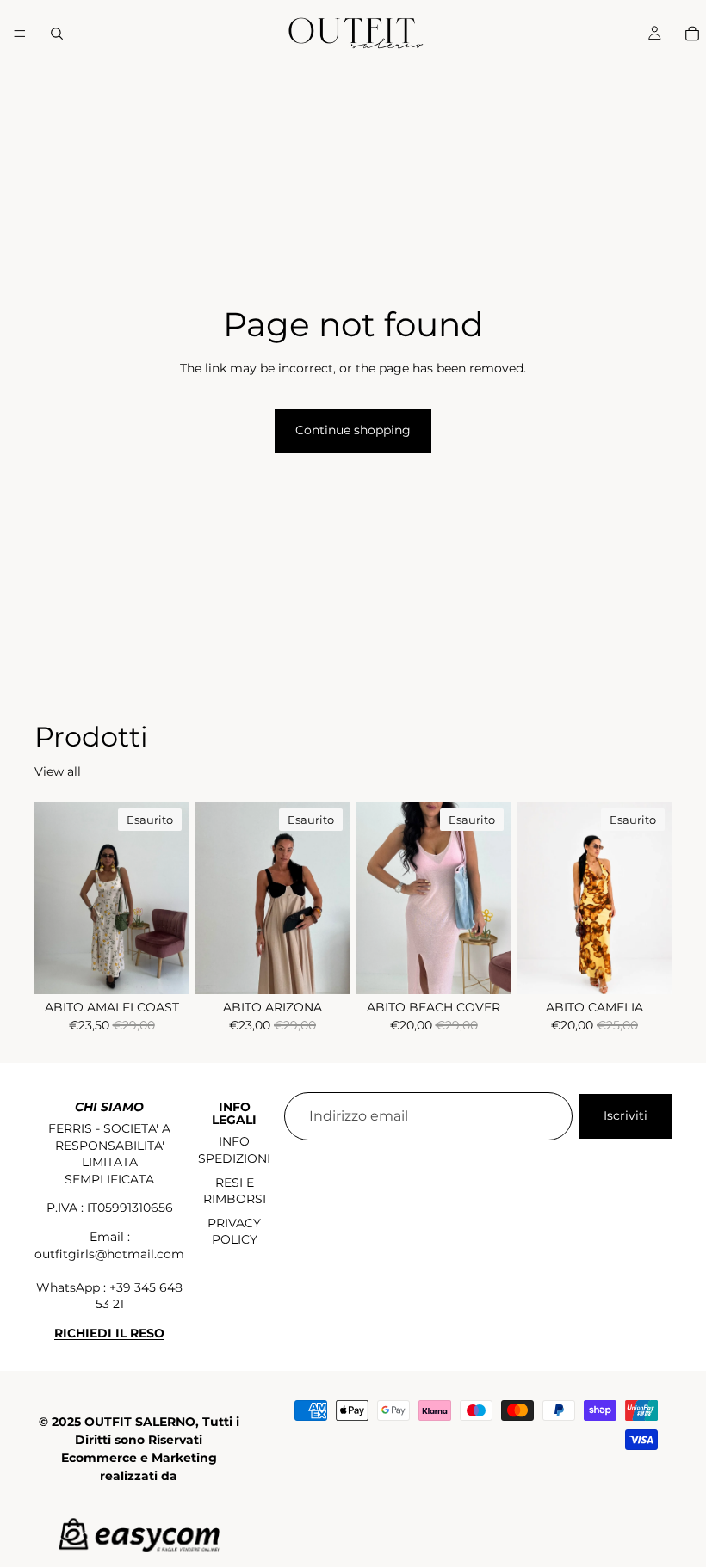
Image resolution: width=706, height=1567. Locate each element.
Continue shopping (353, 430)
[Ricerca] (57, 33)
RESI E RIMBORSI (234, 1191)
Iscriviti (625, 1115)
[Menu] (20, 33)
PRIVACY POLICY (234, 1231)
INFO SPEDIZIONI (234, 1150)
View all (57, 771)
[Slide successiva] (170, 898)
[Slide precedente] (53, 898)
